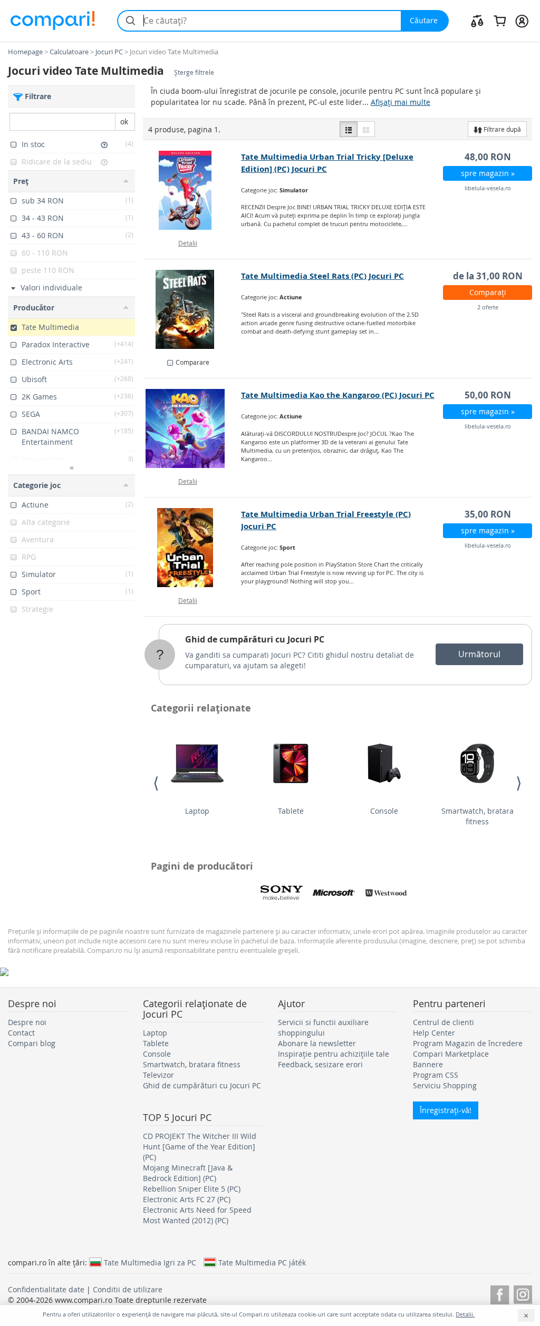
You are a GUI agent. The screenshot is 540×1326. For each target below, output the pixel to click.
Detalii (187, 243)
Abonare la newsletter (317, 1043)
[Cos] (500, 21)
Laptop (197, 811)
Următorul (479, 654)
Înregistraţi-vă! (445, 1110)
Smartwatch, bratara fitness (477, 816)
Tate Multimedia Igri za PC (150, 1262)
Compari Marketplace (451, 1054)
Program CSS (435, 1075)
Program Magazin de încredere (468, 1043)
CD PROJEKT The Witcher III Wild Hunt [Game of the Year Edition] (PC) (199, 1146)
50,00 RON (488, 395)
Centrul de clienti (443, 1022)
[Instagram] (523, 1293)
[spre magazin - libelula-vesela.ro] (192, 190)
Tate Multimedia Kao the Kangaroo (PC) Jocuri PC (338, 395)
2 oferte (487, 307)
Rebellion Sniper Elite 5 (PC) (191, 1189)
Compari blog (31, 1043)
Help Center (434, 1033)
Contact (21, 1033)
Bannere (428, 1064)
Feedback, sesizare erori (320, 1064)
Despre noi (27, 1022)
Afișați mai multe (400, 102)
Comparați (487, 292)
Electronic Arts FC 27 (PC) (186, 1199)
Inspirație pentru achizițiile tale (333, 1054)
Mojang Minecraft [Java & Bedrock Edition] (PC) (188, 1173)
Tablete (291, 811)
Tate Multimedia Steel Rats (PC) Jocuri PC (322, 275)
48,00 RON (488, 157)
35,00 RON (488, 514)
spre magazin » (488, 173)
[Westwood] (386, 892)
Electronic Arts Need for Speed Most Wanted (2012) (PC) (197, 1215)
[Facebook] (499, 1293)
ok (124, 121)
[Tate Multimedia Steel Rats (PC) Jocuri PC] (192, 309)
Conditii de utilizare (127, 1289)
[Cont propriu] (522, 21)
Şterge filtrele (194, 72)
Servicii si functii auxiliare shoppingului (323, 1027)
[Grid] (366, 129)
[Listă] (349, 129)
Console (384, 811)
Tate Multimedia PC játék (262, 1262)
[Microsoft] (334, 892)
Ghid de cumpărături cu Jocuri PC (254, 639)
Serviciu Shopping (445, 1085)
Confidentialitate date (46, 1289)
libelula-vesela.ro (488, 188)
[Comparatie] (477, 21)
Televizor (158, 1075)
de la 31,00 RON (488, 276)
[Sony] (282, 892)
